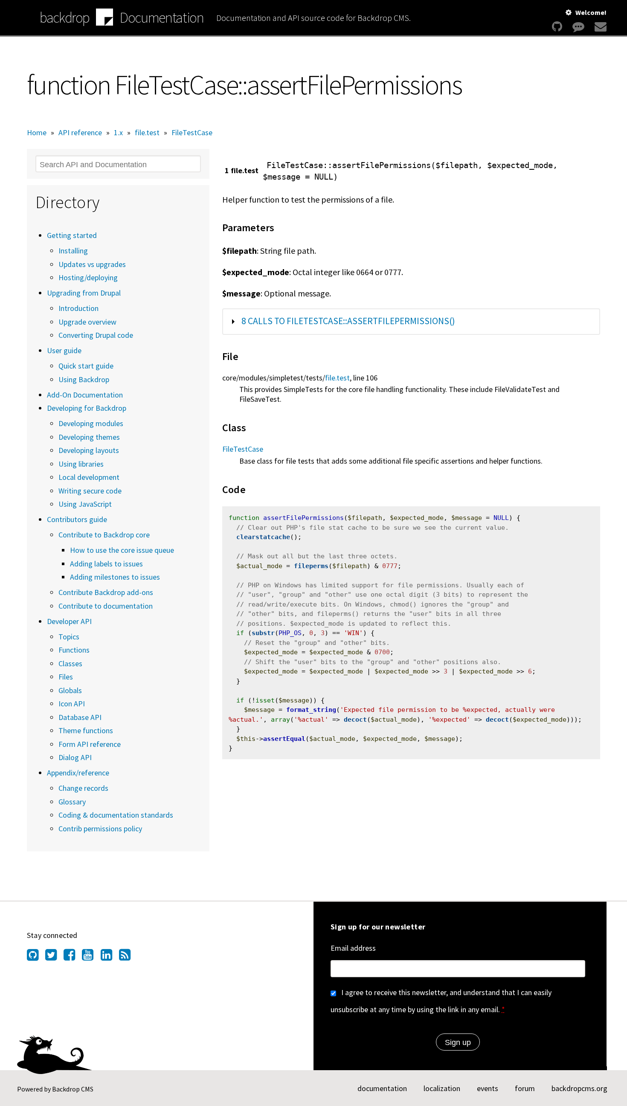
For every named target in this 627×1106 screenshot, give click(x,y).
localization (442, 1088)
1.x (118, 132)
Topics (68, 637)
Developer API (69, 621)
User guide (64, 350)
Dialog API (75, 757)
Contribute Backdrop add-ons (105, 592)
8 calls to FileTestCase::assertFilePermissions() (348, 321)
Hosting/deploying (88, 277)
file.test (147, 132)
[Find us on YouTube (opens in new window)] (91, 957)
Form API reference (89, 744)
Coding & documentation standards (115, 815)
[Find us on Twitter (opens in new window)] (54, 957)
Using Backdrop (83, 379)
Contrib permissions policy (100, 828)
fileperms (311, 566)
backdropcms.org (579, 1088)
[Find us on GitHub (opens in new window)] (36, 957)
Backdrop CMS (72, 1089)
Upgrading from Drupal (84, 293)
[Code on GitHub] (557, 26)
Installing (73, 250)
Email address (353, 948)
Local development (88, 477)
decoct (355, 719)
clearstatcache (263, 537)
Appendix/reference (78, 773)
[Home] (104, 18)
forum (525, 1088)
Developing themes (89, 437)
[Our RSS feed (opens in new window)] (128, 957)
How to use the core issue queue (122, 550)
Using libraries (81, 464)
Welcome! (591, 12)
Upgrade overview (87, 322)
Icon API (71, 703)
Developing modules (90, 423)
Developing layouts (88, 450)
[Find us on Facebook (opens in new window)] (73, 957)
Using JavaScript (85, 504)
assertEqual (284, 739)
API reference (80, 132)
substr (263, 633)
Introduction (78, 308)
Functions (74, 650)
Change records (83, 788)
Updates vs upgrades (92, 264)
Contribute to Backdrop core (104, 535)
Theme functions (85, 730)
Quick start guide (85, 366)
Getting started (72, 235)
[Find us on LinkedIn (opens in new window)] (110, 957)
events (487, 1088)
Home (36, 132)
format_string (311, 710)
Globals (70, 690)
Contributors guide (77, 519)
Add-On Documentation (85, 395)
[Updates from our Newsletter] (599, 26)
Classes (70, 663)
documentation (382, 1088)
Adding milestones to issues (115, 577)
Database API (80, 717)
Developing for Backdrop (86, 408)
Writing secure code (90, 491)
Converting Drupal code (95, 335)
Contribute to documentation (105, 606)
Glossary (72, 802)
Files (65, 677)
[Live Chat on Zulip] (578, 26)
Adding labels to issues (106, 564)
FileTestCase (191, 132)
